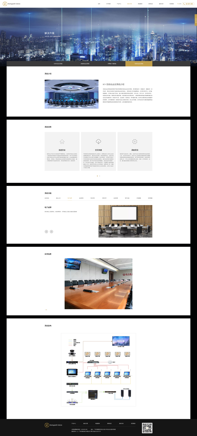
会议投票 (116, 198)
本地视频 (139, 198)
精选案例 (97, 423)
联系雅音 (133, 423)
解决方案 (85, 423)
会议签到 (81, 198)
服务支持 (121, 423)
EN (180, 3)
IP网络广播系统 (112, 63)
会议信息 (47, 198)
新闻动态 (109, 423)
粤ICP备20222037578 (96, 431)
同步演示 (93, 198)
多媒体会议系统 (85, 63)
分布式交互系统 (58, 63)
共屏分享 (104, 198)
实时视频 (150, 198)
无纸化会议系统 (56, 36)
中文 (178, 3)
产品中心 (74, 423)
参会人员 (58, 198)
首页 (51, 36)
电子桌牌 (70, 198)
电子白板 (127, 198)
